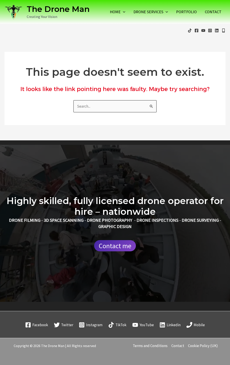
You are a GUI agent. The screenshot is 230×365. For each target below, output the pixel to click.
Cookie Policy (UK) (203, 345)
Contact (213, 12)
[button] (123, 12)
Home (115, 12)
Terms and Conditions (150, 345)
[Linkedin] (217, 30)
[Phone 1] (223, 30)
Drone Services (148, 12)
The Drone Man (58, 9)
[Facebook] (197, 30)
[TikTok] (190, 30)
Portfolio (186, 12)
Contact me (115, 245)
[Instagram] (210, 30)
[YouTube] (203, 30)
